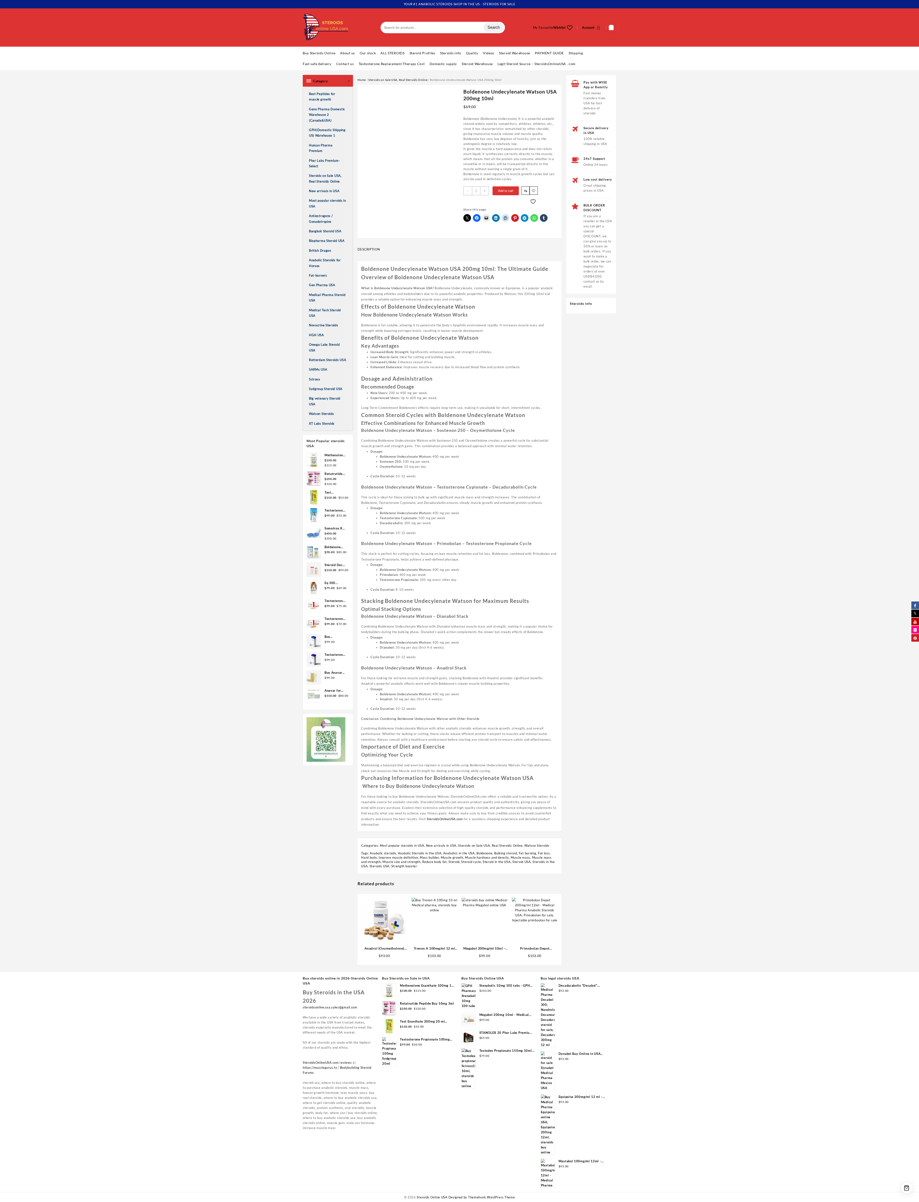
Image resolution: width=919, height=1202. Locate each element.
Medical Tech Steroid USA (325, 312)
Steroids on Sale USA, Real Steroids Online (325, 178)
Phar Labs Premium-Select (324, 163)
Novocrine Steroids (323, 325)
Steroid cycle (471, 862)
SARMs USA (318, 369)
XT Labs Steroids (322, 423)
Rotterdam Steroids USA (327, 360)
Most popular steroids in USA (327, 203)
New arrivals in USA (324, 191)
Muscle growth (452, 857)
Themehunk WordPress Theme (491, 1197)
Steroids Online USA (432, 1197)
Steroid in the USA (497, 862)
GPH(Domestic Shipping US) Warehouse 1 (327, 132)
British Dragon (320, 250)
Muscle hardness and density (487, 857)
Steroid (454, 862)
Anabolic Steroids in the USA (420, 853)
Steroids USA (379, 866)
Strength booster (404, 866)
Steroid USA (521, 862)
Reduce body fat (434, 862)
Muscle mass (520, 857)
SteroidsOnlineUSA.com (445, 819)
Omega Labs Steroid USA (324, 347)
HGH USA (316, 335)
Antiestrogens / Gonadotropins (321, 218)
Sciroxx (314, 379)
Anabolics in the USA (459, 853)
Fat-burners (318, 275)
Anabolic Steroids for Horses (325, 262)
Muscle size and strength (401, 862)
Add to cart (505, 191)
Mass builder (429, 857)
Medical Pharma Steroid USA (327, 297)
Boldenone (484, 853)
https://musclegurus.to (320, 1067)
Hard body (369, 857)
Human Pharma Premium (320, 148)
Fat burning (527, 853)
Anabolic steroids (383, 853)
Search (494, 27)
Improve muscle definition (398, 857)
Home (362, 80)
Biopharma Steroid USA (327, 241)
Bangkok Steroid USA (325, 231)
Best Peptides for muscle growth (322, 96)
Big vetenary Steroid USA (324, 401)
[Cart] (611, 27)
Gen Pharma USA (322, 285)
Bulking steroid (505, 853)
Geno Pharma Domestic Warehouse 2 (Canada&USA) (327, 114)
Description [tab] (369, 249)
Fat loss (544, 853)
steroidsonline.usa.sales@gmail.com (330, 1007)
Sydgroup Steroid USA (325, 389)
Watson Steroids (321, 414)
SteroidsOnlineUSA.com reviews (327, 1062)
